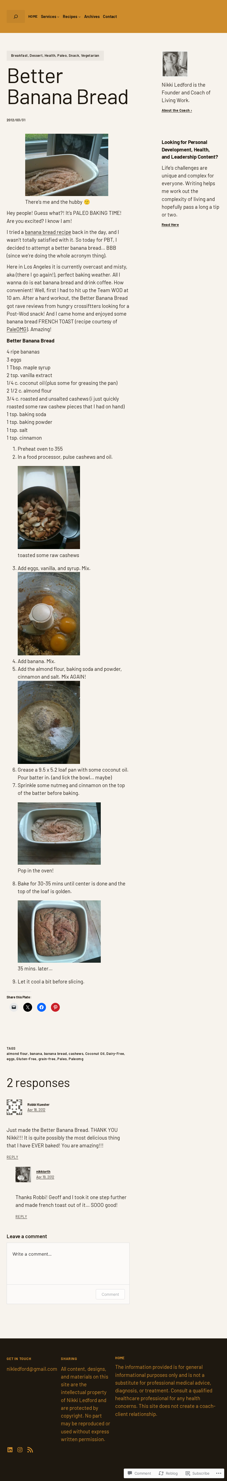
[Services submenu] (58, 16)
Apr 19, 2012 (45, 1177)
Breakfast (19, 55)
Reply (12, 1157)
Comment (110, 1294)
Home (33, 16)
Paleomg (76, 1059)
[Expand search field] (16, 16)
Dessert (36, 55)
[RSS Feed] (30, 1449)
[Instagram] (20, 1449)
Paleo (62, 55)
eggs (11, 1059)
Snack (74, 55)
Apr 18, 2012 (36, 1109)
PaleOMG (17, 329)
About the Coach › (177, 110)
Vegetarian (90, 55)
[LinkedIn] (10, 1449)
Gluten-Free (26, 1059)
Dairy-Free (115, 1053)
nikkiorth (43, 1171)
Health (50, 55)
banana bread (55, 1053)
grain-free (47, 1059)
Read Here (170, 224)
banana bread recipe (48, 232)
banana (36, 1053)
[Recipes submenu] (79, 16)
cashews (76, 1053)
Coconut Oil (94, 1053)
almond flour (17, 1053)
